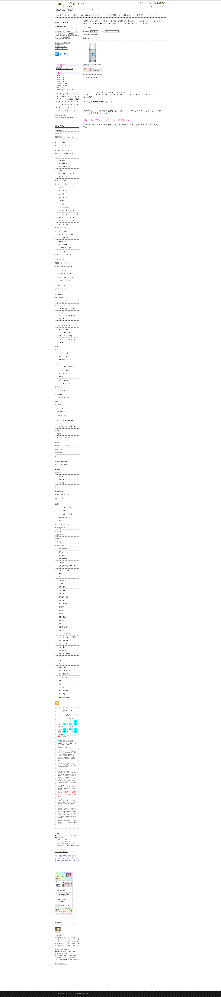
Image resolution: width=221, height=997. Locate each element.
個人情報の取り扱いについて (65, 993)
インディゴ (58, 363)
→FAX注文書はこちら (61, 852)
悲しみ (61, 613)
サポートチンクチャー (62, 270)
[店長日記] (58, 932)
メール (58, 835)
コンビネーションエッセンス (68, 366)
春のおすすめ (63, 549)
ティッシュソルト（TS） (66, 234)
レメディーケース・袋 (62, 494)
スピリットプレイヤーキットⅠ (68, 221)
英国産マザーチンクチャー (63, 266)
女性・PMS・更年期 (65, 640)
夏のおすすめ (63, 555)
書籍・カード (63, 319)
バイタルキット (63, 207)
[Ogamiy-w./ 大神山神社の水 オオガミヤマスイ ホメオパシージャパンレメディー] (92, 52)
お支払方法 (104, 23)
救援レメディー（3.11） (66, 690)
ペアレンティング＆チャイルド (68, 336)
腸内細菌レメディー (65, 163)
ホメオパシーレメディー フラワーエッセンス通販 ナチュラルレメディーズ (80, 15)
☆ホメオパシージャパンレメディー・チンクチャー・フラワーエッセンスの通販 (74, 9)
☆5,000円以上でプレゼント (130, 23)
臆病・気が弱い (63, 603)
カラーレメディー (64, 157)
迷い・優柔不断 (63, 674)
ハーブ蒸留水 (59, 297)
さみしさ (61, 630)
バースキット (63, 204)
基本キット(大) (63, 190)
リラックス (62, 687)
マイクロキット (63, 224)
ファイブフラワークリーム (67, 315)
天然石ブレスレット (61, 535)
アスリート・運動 (64, 570)
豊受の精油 (58, 453)
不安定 (61, 657)
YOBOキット (63, 201)
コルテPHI (58, 394)
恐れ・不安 (62, 600)
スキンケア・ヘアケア (66, 514)
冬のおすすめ (63, 562)
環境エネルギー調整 (61, 464)
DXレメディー (63, 244)
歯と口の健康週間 (64, 697)
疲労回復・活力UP (62, 83)
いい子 (61, 583)
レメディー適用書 (60, 145)
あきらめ (61, 580)
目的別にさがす (60, 545)
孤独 (60, 624)
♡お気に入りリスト (61, 47)
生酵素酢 (61, 479)
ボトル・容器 (59, 498)
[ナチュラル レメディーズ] (69, 4)
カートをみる (162, 6)
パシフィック (59, 401)
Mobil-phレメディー (65, 167)
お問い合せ (126, 15)
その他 (89, 97)
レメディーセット (60, 228)
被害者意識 (62, 650)
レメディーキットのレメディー (65, 184)
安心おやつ (62, 483)
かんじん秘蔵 (65, 37)
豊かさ (61, 680)
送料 (97, 23)
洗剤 (56, 456)
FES (56, 350)
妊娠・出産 (62, 647)
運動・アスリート (62, 87)
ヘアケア (58, 434)
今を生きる (62, 593)
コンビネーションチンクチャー (65, 277)
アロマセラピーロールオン (67, 339)
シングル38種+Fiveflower (66, 309)
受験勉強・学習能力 (62, 85)
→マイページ (145, 23)
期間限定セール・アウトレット (65, 137)
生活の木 (58, 504)
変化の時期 (62, 667)
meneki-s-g (58, 31)
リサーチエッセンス (65, 380)
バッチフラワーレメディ (62, 305)
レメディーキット (60, 180)
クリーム (61, 342)
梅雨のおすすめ (63, 552)
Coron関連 (62, 694)
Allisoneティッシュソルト (63, 255)
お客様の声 (139, 15)
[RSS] (57, 704)
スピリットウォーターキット (68, 211)
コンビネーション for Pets (63, 273)
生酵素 (61, 476)
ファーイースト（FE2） (62, 370)
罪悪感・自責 (63, 627)
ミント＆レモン (63, 510)
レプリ (65, 31)
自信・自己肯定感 (64, 634)
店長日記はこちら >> (61, 963)
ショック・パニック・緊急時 (68, 637)
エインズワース (60, 322)
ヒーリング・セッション (62, 524)
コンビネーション (64, 332)
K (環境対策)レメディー (66, 248)
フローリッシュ (63, 356)
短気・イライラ (63, 644)
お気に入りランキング (61, 49)
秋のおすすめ (63, 559)
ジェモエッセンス (60, 289)
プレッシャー (63, 664)
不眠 (60, 660)
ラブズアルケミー (60, 412)
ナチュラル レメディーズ (65, 6)
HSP (60, 573)
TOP (84, 27)
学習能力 (61, 610)
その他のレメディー (65, 251)
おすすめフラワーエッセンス (65, 89)
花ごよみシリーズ (64, 373)
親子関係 (61, 607)
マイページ (154, 6)
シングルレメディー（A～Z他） (65, 153)
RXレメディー (63, 241)
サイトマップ (152, 15)
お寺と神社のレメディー (66, 173)
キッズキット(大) (64, 197)
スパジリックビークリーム (67, 427)
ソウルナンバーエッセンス (63, 397)
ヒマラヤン (58, 404)
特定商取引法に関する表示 (82, 993)
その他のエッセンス (61, 415)
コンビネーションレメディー (64, 231)
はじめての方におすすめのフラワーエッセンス (68, 566)
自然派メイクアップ (65, 517)
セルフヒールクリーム (66, 359)
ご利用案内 (113, 15)
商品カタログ (59, 538)
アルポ (75, 110)
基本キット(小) (63, 187)
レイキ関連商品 (60, 528)
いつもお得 (59, 66)
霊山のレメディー (64, 177)
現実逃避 (61, 620)
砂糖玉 (61, 312)
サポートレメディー (65, 238)
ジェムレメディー (64, 160)
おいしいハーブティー (66, 507)
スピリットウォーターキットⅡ (68, 214)
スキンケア (58, 423)
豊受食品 (58, 473)
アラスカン (58, 387)
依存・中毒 (62, 590)
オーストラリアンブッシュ (63, 326)
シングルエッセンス (65, 329)
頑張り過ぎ (62, 617)
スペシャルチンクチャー (62, 280)
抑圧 (60, 684)
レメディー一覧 (89, 23)
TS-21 (71, 34)
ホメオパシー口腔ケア (62, 446)
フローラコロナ (60, 408)
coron (69, 31)
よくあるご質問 (114, 23)
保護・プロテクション (66, 670)
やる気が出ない (63, 677)
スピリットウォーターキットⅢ (68, 217)
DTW (56, 346)
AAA (67, 34)
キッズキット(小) (64, 194)
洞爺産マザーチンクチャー (63, 263)
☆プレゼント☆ (60, 542)
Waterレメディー (64, 170)
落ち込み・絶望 (63, 597)
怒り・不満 (62, 587)
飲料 (56, 486)
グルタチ (62, 34)
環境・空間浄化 (60, 449)
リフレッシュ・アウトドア (63, 437)
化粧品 (57, 430)
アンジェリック (60, 390)
